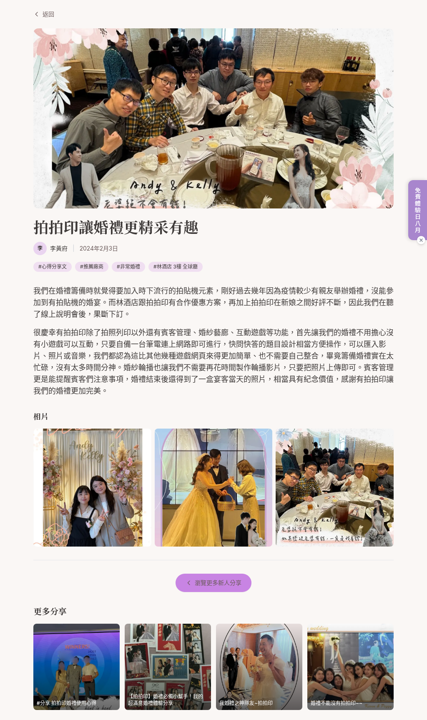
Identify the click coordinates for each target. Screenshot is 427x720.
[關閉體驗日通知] (421, 240)
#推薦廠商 (91, 266)
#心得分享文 (52, 266)
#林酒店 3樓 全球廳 (175, 266)
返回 (48, 14)
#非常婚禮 (128, 266)
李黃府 (59, 248)
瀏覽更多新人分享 (218, 582)
